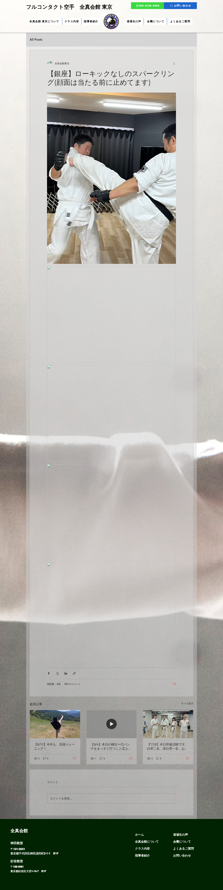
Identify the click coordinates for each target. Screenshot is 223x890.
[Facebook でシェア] (48, 673)
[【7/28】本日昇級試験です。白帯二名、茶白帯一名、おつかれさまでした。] (168, 724)
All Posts (36, 40)
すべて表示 (187, 703)
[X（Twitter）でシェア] (57, 673)
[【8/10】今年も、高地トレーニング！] (55, 724)
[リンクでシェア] (74, 673)
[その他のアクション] (174, 63)
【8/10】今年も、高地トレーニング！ (54, 747)
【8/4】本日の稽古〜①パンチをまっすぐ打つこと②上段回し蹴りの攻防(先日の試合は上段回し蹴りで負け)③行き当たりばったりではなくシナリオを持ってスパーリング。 (111, 747)
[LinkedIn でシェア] (65, 673)
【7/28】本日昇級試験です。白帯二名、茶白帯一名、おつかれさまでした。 (167, 747)
